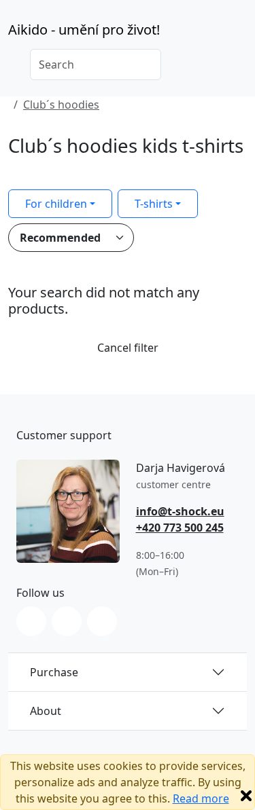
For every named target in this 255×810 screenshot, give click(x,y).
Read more (201, 798)
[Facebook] (66, 621)
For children (56, 203)
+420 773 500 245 (180, 527)
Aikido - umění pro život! (84, 29)
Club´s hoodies (61, 104)
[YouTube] (102, 621)
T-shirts (154, 203)
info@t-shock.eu (180, 511)
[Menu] (239, 34)
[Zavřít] (246, 795)
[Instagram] (31, 621)
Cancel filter (127, 347)
